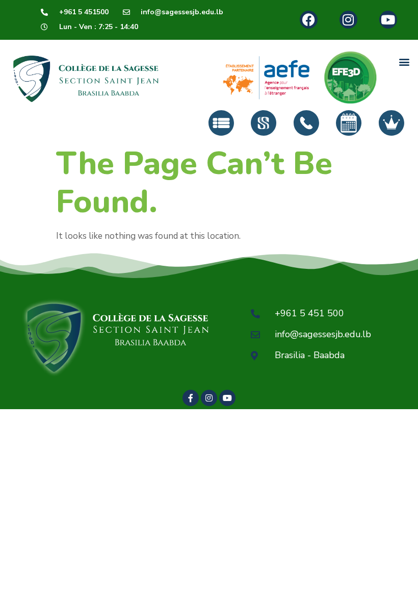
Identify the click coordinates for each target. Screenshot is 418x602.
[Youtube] (388, 20)
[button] (404, 62)
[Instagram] (348, 20)
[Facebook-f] (190, 398)
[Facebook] (309, 20)
